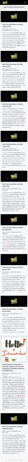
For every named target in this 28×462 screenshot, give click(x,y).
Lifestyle (14, 29)
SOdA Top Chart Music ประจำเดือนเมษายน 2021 (12, 145)
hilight (3, 29)
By (7, 30)
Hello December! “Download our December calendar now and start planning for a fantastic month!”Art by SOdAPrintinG (13, 367)
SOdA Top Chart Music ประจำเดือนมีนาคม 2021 (12, 185)
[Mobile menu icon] (24, 2)
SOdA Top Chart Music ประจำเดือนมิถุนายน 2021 (12, 65)
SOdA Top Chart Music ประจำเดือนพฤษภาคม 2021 (12, 105)
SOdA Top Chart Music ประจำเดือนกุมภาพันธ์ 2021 (12, 228)
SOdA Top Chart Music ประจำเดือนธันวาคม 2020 (12, 310)
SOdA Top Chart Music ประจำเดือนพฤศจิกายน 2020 (12, 428)
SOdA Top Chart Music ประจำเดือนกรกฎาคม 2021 (12, 25)
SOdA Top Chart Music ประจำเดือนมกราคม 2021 (12, 268)
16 (21, 460)
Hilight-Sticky (9, 29)
